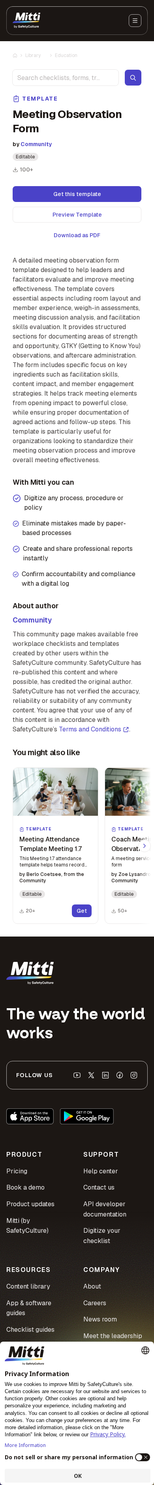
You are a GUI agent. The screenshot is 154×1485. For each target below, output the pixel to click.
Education (66, 55)
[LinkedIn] (105, 1075)
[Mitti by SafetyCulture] (26, 21)
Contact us (99, 1187)
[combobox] (65, 78)
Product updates (30, 1204)
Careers (94, 1303)
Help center (100, 1171)
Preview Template (77, 214)
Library (33, 55)
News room (100, 1319)
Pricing (16, 1171)
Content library (28, 1286)
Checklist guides (30, 1329)
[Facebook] (120, 1075)
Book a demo (25, 1187)
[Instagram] (134, 1075)
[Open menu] (135, 20)
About (92, 1286)
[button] (55, 845)
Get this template (77, 194)
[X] (91, 1075)
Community (36, 144)
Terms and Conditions (90, 729)
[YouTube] (77, 1075)
